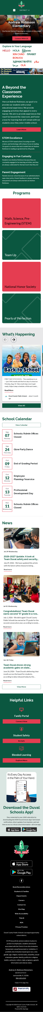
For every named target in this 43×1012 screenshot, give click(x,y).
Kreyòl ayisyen (18, 58)
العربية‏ (15, 65)
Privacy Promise (22, 927)
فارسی (36, 61)
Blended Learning (21, 754)
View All (21, 405)
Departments (21, 896)
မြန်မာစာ (26, 50)
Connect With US (21, 38)
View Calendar (22, 425)
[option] (16, 50)
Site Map (21, 909)
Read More (9, 390)
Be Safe (21, 741)
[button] (14, 340)
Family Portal (21, 715)
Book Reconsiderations (21, 887)
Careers (21, 900)
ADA (21, 922)
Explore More (21, 760)
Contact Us (21, 905)
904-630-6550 (21, 978)
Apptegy (25, 1009)
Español (16, 50)
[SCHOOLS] (24, 10)
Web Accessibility (21, 914)
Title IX (21, 918)
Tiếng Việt (18, 54)
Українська (31, 54)
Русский (22, 61)
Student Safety (21, 735)
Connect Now (21, 721)
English (6, 50)
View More (21, 687)
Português (23, 65)
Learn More (21, 129)
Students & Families (21, 891)
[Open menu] (14, 10)
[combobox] (6, 58)
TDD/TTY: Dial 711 (21, 983)
